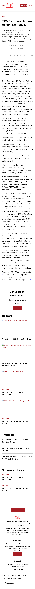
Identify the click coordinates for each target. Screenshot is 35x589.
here (4, 275)
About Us (4, 575)
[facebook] (11, 55)
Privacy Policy (6, 578)
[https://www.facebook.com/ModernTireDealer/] (12, 569)
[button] (3, 5)
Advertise (11, 575)
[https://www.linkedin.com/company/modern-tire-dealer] (17, 569)
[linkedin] (14, 55)
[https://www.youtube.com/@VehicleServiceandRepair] (22, 569)
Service (4, 16)
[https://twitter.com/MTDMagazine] (20, 569)
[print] (32, 55)
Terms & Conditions (16, 578)
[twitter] (17, 55)
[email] (24, 55)
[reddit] (21, 55)
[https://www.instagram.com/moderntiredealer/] (15, 569)
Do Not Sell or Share (20, 575)
